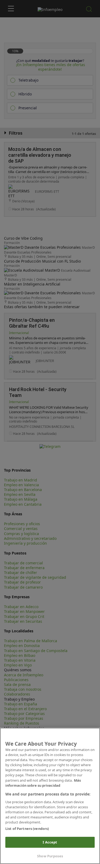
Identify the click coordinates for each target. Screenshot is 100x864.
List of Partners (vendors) (27, 828)
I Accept (50, 842)
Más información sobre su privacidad (43, 783)
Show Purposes (50, 856)
